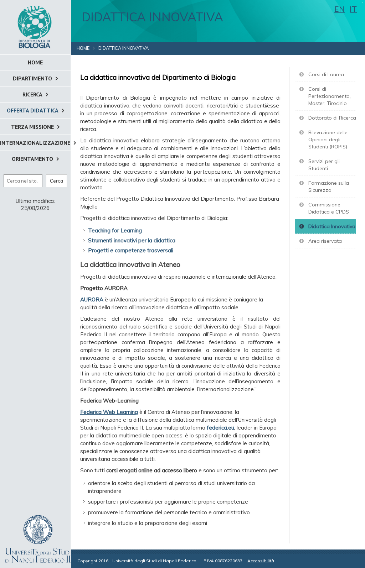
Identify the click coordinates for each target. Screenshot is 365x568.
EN (339, 9)
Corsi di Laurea (326, 74)
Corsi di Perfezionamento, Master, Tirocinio (329, 96)
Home (83, 48)
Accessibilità (260, 560)
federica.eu (220, 427)
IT (353, 9)
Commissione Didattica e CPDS (328, 208)
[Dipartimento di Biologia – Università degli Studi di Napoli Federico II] (35, 26)
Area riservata (325, 241)
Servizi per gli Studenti (324, 165)
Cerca (56, 181)
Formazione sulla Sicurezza (328, 186)
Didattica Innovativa (331, 226)
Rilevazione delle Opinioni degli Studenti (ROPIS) (328, 139)
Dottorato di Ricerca (332, 118)
